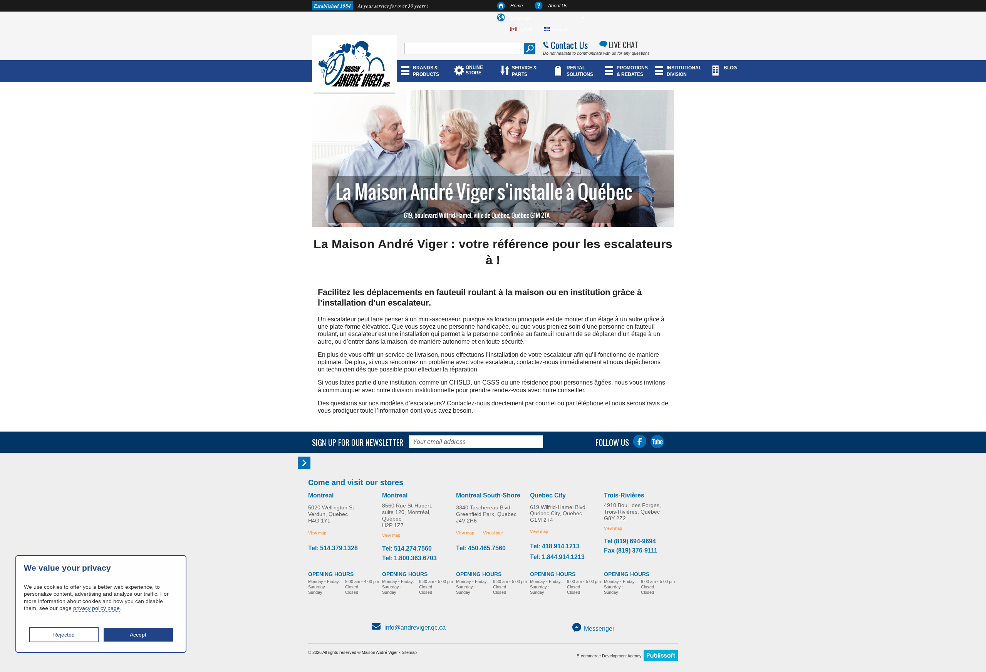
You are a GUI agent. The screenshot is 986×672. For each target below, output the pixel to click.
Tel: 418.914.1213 (555, 546)
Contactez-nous (468, 403)
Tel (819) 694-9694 (630, 541)
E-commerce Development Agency (609, 656)
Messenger (599, 628)
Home (516, 5)
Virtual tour (493, 533)
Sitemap (409, 652)
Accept (138, 635)
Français (559, 29)
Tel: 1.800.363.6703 (409, 558)
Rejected (64, 635)
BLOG (730, 68)
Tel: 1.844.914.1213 (557, 557)
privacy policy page (96, 608)
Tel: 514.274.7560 (407, 548)
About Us (557, 5)
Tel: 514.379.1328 (333, 548)
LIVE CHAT (623, 44)
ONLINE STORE (474, 70)
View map (317, 533)
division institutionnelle (423, 390)
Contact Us (569, 45)
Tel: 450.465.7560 (481, 548)
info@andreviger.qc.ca (415, 627)
